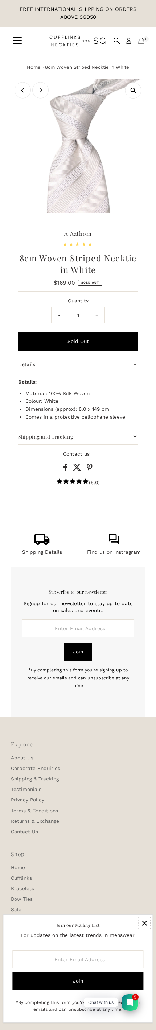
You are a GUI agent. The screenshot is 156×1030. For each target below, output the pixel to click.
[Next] (40, 90)
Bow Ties (22, 899)
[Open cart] (141, 41)
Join (78, 651)
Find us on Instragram (114, 552)
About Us (22, 758)
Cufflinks (21, 878)
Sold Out (78, 341)
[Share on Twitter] (78, 469)
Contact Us (24, 831)
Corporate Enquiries (35, 768)
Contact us (76, 454)
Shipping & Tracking (35, 779)
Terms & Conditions (34, 810)
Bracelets (22, 888)
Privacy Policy (27, 800)
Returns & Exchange (35, 821)
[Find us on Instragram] (113, 543)
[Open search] (117, 41)
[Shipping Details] (42, 543)
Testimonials (26, 789)
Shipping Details (42, 552)
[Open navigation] (17, 41)
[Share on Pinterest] (90, 469)
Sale (16, 909)
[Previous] (23, 90)
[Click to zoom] (133, 90)
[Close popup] (144, 923)
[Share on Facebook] (66, 469)
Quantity (78, 300)
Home (34, 67)
